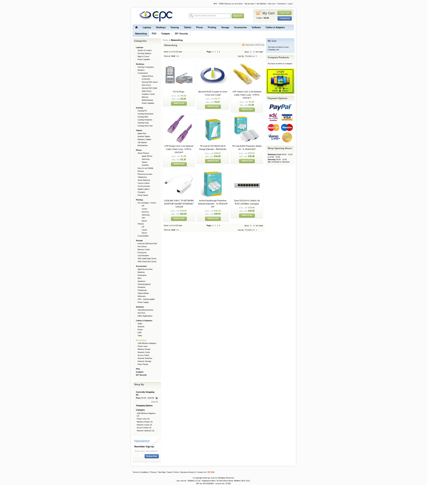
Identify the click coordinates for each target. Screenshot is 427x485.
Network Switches (144, 431)
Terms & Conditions (140, 472)
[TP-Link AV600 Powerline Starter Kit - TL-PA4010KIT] (247, 117)
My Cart (271, 4)
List (177, 56)
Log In (290, 4)
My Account (249, 4)
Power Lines (142, 419)
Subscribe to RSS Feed (254, 45)
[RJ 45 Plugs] (179, 62)
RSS (213, 472)
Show (246, 52)
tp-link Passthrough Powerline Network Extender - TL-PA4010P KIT (213, 203)
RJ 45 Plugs (178, 92)
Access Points (142, 428)
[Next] (219, 52)
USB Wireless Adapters (146, 413)
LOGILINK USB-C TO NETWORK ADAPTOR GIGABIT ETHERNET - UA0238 (179, 203)
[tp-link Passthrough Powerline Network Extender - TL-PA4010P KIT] (213, 171)
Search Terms (173, 472)
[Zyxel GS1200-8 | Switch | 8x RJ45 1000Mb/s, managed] (247, 171)
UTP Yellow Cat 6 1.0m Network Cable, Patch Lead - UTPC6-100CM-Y (247, 95)
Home (165, 40)
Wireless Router (143, 422)
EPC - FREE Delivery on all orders (228, 4)
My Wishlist (261, 4)
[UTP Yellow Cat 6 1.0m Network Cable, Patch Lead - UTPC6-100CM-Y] (247, 62)
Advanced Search (187, 472)
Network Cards (143, 425)
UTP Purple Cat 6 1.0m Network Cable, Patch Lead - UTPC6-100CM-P (178, 149)
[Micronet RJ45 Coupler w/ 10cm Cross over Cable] (213, 62)
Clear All (154, 402)
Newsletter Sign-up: (144, 446)
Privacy (153, 472)
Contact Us (201, 472)
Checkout (281, 4)
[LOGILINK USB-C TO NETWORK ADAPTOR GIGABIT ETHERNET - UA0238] (179, 171)
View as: (167, 56)
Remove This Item (157, 398)
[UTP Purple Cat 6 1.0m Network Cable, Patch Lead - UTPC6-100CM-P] (179, 117)
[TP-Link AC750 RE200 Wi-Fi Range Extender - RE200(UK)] (213, 117)
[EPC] (154, 16)
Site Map (161, 472)
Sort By (241, 56)
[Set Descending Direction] (256, 56)
